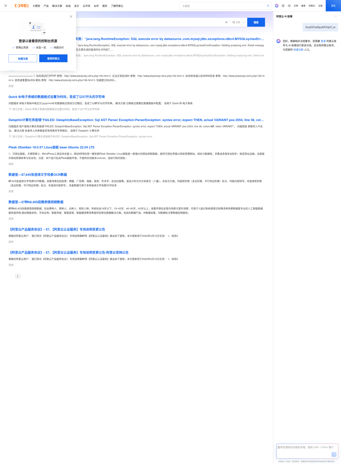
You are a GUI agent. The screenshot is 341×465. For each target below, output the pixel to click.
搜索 (256, 22)
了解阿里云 (117, 5)
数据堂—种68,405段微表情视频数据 (36, 202)
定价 (76, 5)
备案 (303, 5)
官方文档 (17, 109)
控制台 (312, 5)
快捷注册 (23, 58)
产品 (46, 5)
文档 (296, 5)
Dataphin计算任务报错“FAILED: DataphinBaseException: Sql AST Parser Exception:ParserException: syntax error (88, 136)
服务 (104, 5)
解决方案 (57, 5)
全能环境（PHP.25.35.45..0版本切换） (39, 69)
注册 (320, 5)
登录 (333, 5)
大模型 (36, 5)
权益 (68, 5)
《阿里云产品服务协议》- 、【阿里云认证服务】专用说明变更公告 (57, 229)
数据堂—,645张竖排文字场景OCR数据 (38, 174)
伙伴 (96, 5)
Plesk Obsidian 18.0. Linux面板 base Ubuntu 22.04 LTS (51, 147)
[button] (334, 454)
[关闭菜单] (5, 5)
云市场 (86, 5)
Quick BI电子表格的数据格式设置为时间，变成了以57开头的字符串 (57, 97)
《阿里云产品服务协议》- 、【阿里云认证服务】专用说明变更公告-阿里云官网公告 (69, 252)
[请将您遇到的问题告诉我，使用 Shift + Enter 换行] (307, 447)
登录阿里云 (53, 58)
